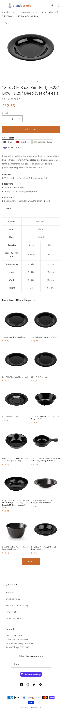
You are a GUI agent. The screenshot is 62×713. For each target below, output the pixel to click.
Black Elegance (10, 200)
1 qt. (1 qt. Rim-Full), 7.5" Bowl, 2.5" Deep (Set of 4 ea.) (45, 417)
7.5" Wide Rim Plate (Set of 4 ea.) (44, 337)
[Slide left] (24, 81)
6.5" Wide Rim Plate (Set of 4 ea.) (15, 377)
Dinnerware (24, 12)
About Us (10, 592)
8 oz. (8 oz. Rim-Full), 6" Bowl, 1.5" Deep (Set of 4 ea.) (44, 548)
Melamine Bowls (41, 200)
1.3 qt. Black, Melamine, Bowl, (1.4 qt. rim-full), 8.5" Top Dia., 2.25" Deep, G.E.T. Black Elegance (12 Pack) (15, 503)
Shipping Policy (13, 599)
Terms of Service (13, 618)
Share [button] (8, 208)
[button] (3, 5)
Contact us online (14, 635)
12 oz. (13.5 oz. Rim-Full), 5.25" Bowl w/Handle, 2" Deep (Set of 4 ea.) (45, 459)
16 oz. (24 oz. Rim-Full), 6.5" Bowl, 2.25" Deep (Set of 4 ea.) (15, 459)
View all (31, 561)
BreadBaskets (8, 12)
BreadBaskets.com (34, 708)
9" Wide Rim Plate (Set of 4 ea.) (14, 337)
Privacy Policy (12, 612)
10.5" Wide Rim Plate (39, 377)
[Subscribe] (47, 664)
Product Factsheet (14, 187)
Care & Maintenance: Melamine (21, 191)
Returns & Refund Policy (17, 605)
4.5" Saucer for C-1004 (10, 416)
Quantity (5, 113)
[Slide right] (37, 81)
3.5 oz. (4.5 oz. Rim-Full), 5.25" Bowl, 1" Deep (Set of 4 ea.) (43, 501)
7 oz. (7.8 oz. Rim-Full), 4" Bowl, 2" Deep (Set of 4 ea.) (15, 548)
